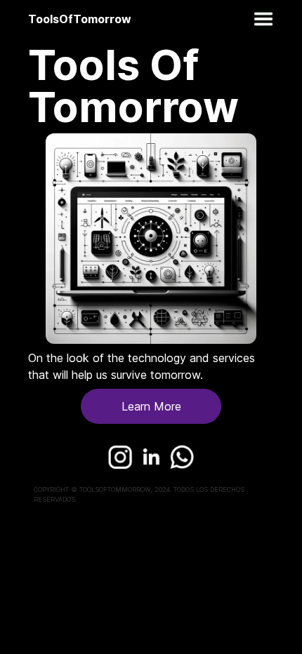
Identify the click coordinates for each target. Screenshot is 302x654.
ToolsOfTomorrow (79, 19)
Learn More (151, 406)
